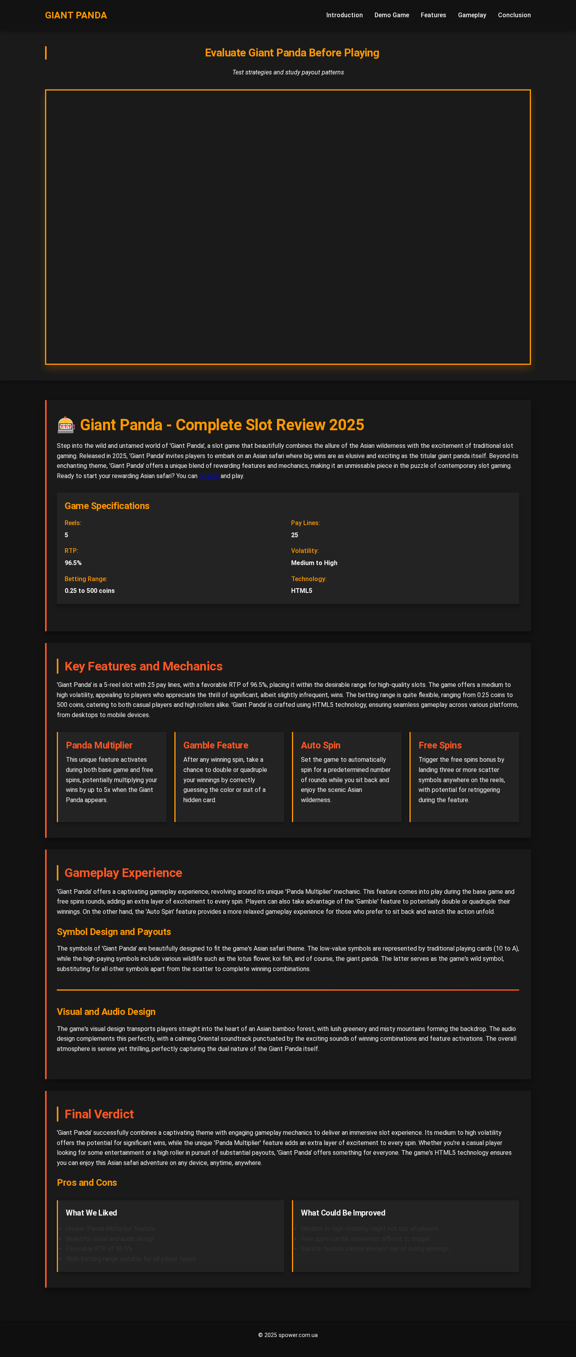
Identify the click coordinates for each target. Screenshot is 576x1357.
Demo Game (392, 15)
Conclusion (514, 15)
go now (209, 476)
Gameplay (472, 15)
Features (433, 15)
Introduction (344, 15)
